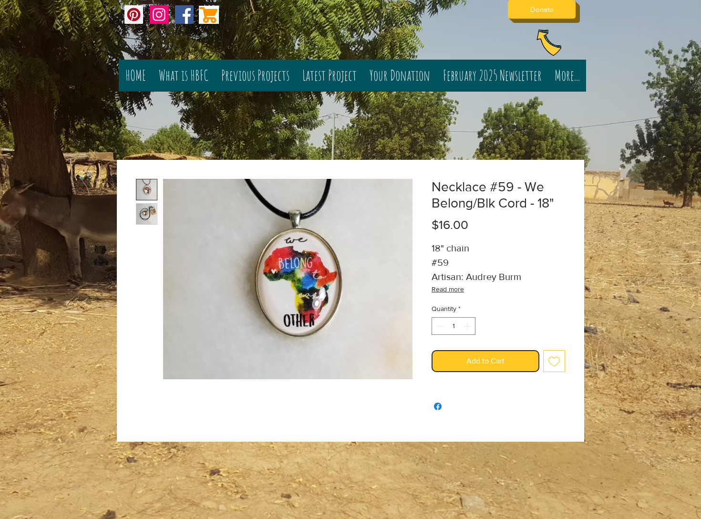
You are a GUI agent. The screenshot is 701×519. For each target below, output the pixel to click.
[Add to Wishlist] (554, 361)
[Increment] (468, 326)
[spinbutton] (453, 326)
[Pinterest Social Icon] (133, 14)
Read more (448, 289)
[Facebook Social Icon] (184, 14)
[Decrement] (439, 326)
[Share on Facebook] (437, 406)
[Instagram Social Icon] (159, 14)
